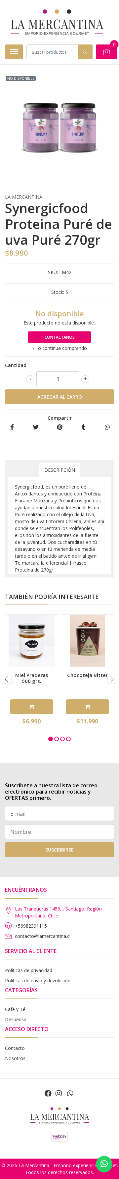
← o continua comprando (59, 348)
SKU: (53, 272)
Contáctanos (60, 337)
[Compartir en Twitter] (36, 427)
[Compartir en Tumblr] (83, 427)
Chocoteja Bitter (87, 675)
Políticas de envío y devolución (37, 980)
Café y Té (15, 1009)
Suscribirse (59, 850)
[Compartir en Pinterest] (59, 427)
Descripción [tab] (59, 470)
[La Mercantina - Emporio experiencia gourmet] (57, 22)
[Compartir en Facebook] (12, 427)
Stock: (57, 292)
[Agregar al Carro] (31, 706)
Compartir (60, 418)
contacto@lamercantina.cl (42, 936)
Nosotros (15, 1058)
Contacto (15, 1048)
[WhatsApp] (69, 1093)
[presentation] (7, 679)
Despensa (15, 1019)
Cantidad (15, 365)
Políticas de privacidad (28, 970)
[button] (51, 739)
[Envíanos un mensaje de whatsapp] (104, 1164)
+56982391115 (31, 926)
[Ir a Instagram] (58, 1093)
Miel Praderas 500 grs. (31, 678)
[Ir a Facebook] (48, 1093)
